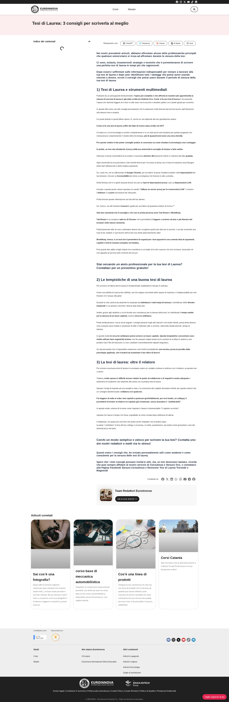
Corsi (115, 9)
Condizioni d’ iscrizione (76, 691)
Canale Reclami (131, 691)
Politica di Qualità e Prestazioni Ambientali (158, 691)
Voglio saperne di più (214, 697)
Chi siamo (86, 656)
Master (132, 9)
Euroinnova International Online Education (99, 662)
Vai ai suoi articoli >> (127, 499)
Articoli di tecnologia (131, 667)
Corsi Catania (171, 558)
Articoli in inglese (130, 662)
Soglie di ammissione (132, 673)
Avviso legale (59, 691)
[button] (194, 9)
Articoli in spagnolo (131, 656)
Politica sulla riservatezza (98, 691)
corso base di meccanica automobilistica (88, 576)
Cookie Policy (117, 691)
